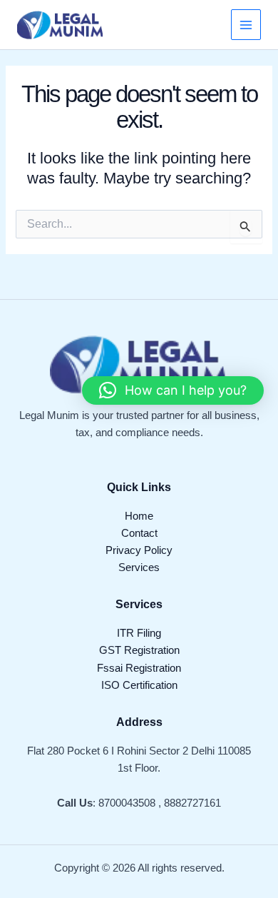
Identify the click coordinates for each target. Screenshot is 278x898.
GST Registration (139, 650)
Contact (139, 533)
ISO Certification (139, 685)
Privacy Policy (139, 550)
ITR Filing (139, 633)
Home (139, 516)
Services (139, 567)
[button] (173, 390)
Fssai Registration (139, 668)
